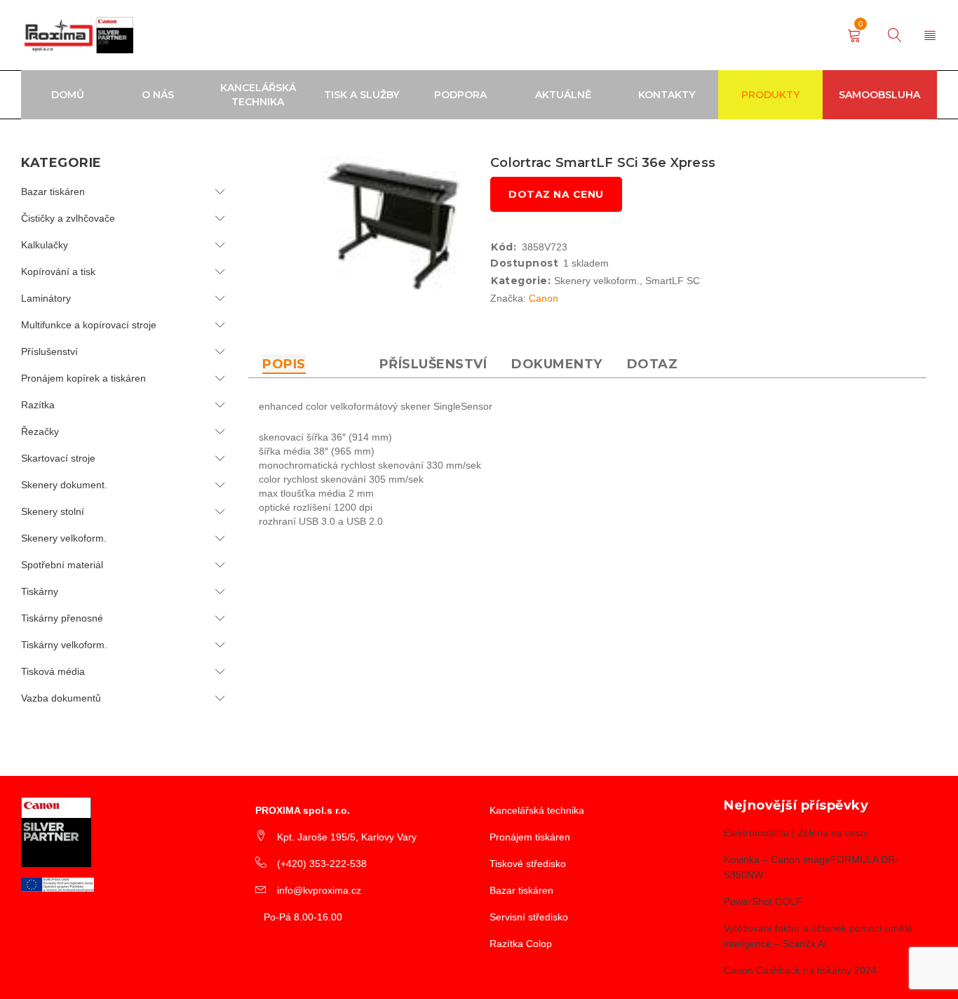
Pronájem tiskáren (530, 837)
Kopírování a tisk (58, 271)
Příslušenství (49, 351)
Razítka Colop (521, 943)
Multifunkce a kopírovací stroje (88, 324)
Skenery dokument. (64, 484)
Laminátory (46, 298)
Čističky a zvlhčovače (68, 218)
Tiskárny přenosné (62, 618)
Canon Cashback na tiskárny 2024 (800, 970)
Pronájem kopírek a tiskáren (83, 378)
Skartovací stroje (58, 458)
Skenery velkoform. (64, 538)
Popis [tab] (284, 364)
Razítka (38, 404)
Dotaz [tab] (652, 364)
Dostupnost (524, 263)
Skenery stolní (52, 511)
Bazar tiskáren (53, 191)
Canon (543, 298)
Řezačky (40, 431)
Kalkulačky (44, 244)
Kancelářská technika (537, 810)
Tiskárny (39, 591)
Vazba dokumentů (61, 698)
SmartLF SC (672, 280)
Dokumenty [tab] (556, 364)
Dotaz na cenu (556, 194)
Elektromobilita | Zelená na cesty (796, 832)
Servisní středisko (529, 917)
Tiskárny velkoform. (64, 644)
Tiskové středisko (528, 863)
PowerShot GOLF (763, 901)
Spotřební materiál (62, 564)
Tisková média (53, 671)
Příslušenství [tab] (433, 364)
